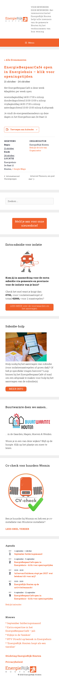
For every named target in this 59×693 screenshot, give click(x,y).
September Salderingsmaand (28, 554)
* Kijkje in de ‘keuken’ (17, 634)
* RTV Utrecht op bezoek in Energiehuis (28, 639)
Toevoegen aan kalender (22, 129)
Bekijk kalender (13, 604)
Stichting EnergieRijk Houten (23, 655)
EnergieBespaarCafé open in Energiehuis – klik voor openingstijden (33, 564)
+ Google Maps (19, 169)
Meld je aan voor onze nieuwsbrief (29, 223)
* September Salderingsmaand (23, 623)
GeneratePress (40, 688)
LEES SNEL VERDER (17, 528)
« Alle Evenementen (15, 59)
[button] (57, 2)
